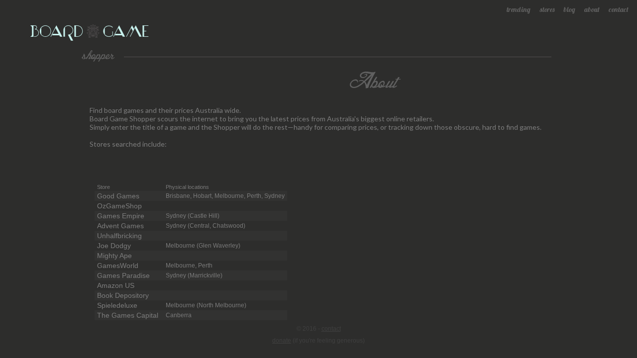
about (592, 9)
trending (519, 9)
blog (569, 9)
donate (281, 340)
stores (546, 9)
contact (619, 9)
